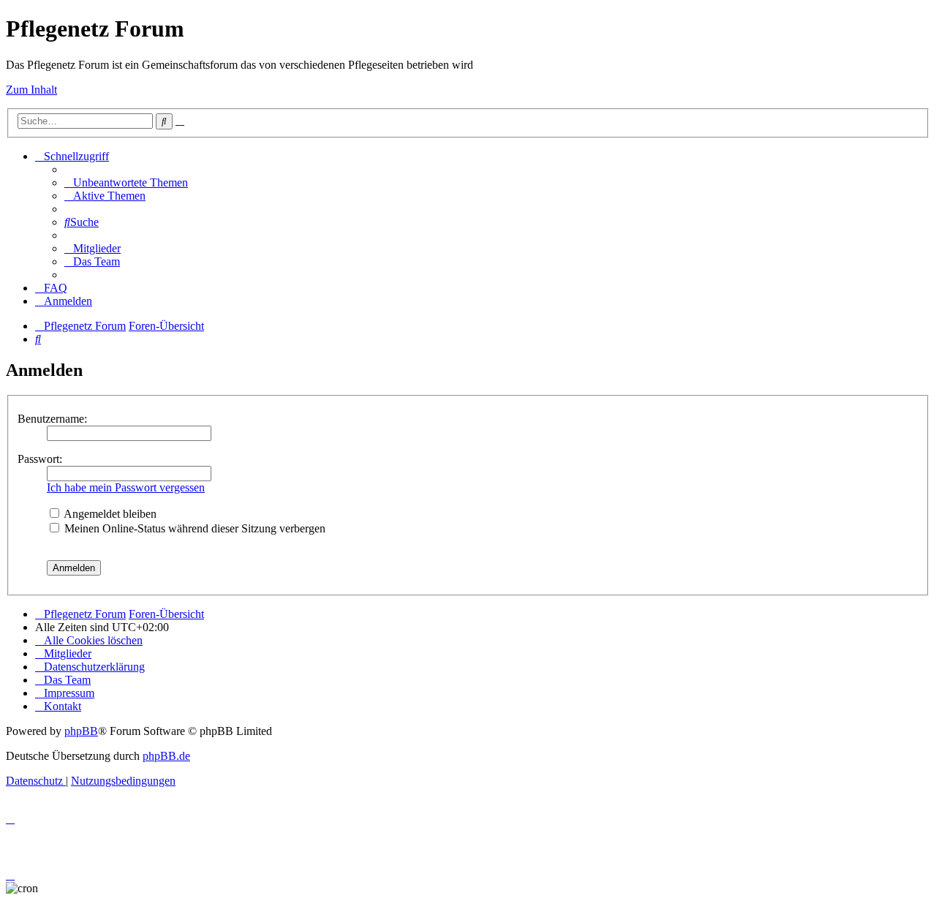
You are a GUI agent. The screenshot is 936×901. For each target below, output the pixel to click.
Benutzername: (52, 418)
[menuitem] (126, 182)
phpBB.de (166, 756)
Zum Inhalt (31, 89)
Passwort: (40, 459)
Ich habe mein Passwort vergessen (126, 487)
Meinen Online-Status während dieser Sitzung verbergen (193, 528)
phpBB (81, 731)
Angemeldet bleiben (108, 514)
